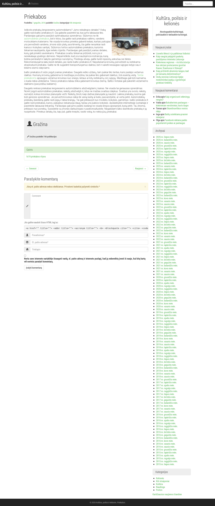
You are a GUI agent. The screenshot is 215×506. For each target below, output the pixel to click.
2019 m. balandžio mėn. (167, 335)
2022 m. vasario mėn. (166, 236)
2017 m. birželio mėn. (166, 396)
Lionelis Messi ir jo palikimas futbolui (173, 53)
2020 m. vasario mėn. (166, 306)
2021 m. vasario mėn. (166, 271)
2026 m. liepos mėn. (165, 136)
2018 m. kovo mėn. (164, 370)
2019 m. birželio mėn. (166, 329)
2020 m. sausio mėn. (165, 309)
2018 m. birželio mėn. (166, 361)
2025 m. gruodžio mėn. (166, 145)
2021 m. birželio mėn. (166, 259)
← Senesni (31, 168)
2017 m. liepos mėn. (165, 394)
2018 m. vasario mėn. (166, 373)
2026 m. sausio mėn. (165, 142)
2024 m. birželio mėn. (166, 174)
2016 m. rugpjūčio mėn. (167, 426)
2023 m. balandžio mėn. (167, 195)
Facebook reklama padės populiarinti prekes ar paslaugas (171, 121)
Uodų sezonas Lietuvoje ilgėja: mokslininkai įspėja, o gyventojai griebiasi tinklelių (171, 79)
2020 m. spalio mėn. (165, 282)
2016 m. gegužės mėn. (166, 434)
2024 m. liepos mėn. (165, 171)
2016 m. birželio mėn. (166, 432)
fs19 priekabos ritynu (36, 156)
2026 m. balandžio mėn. (167, 139)
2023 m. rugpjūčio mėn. (167, 186)
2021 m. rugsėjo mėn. (166, 250)
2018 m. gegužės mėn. (166, 364)
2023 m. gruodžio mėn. (166, 180)
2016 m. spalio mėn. (165, 420)
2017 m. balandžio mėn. (167, 402)
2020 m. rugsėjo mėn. (166, 285)
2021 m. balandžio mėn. (167, 265)
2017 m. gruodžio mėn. (166, 379)
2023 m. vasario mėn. (166, 201)
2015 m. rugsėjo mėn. (166, 458)
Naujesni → (140, 168)
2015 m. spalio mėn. (165, 455)
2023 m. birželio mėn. (166, 189)
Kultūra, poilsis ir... (13, 4)
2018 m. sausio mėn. (165, 376)
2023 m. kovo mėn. (164, 198)
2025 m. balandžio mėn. (167, 163)
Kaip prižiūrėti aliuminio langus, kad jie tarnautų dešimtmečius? (172, 72)
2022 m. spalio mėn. (165, 212)
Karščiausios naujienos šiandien (167, 494)
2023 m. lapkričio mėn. (166, 183)
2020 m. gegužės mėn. (166, 297)
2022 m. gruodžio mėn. (166, 207)
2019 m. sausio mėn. (165, 344)
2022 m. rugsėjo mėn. (166, 215)
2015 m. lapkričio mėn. (166, 452)
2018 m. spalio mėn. (165, 350)
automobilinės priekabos (36, 38)
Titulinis (34, 3)
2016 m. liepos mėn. (165, 429)
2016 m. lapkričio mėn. (166, 417)
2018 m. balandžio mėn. (167, 367)
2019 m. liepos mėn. (165, 326)
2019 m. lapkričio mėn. (166, 315)
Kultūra (159, 484)
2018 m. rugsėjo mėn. (166, 353)
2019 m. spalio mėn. (165, 318)
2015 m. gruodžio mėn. (166, 449)
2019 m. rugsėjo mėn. (166, 320)
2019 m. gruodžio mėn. (166, 312)
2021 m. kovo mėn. (164, 268)
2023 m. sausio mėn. (165, 204)
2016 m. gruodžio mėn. (166, 414)
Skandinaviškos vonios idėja (172, 110)
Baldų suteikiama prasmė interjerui (172, 116)
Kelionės (160, 478)
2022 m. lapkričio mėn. (166, 209)
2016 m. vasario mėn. (166, 443)
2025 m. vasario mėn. (166, 166)
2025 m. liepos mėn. (165, 157)
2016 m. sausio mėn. (165, 446)
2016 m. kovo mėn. (164, 440)
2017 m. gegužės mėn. (166, 399)
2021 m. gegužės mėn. (166, 262)
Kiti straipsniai (75, 22)
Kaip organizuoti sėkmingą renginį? (173, 98)
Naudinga (160, 486)
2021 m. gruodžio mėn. (166, 242)
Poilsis (159, 489)
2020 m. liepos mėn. (165, 291)
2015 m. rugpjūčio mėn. (167, 461)
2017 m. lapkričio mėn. (166, 382)
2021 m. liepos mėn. (165, 256)
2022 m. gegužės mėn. (166, 227)
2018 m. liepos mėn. (165, 358)
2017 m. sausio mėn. (165, 411)
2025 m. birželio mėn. (166, 160)
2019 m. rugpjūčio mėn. (167, 323)
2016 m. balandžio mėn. (167, 437)
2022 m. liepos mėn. (165, 221)
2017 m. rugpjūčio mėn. (167, 391)
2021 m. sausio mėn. (165, 274)
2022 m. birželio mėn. (166, 224)
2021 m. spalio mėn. (165, 247)
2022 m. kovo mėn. (164, 233)
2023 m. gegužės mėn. (166, 192)
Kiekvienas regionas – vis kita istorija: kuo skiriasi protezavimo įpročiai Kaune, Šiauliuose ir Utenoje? (173, 65)
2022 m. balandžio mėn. (167, 230)
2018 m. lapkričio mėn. (166, 347)
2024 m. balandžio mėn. (167, 177)
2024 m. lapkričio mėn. (166, 169)
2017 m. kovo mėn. (164, 405)
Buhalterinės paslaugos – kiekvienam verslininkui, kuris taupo (172, 104)
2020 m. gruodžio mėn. (166, 277)
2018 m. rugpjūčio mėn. (167, 356)
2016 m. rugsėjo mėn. (166, 423)
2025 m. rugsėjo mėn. (166, 151)
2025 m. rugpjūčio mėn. (167, 154)
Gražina (56, 22)
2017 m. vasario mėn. (166, 408)
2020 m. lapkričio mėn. (166, 280)
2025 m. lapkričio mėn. (166, 148)
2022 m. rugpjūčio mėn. (167, 218)
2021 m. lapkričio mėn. (166, 244)
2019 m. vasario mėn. (166, 341)
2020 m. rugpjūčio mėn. (167, 288)
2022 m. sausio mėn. (165, 239)
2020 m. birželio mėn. (166, 294)
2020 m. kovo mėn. (164, 303)
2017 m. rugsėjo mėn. (166, 388)
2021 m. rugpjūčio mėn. (167, 253)
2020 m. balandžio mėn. (167, 300)
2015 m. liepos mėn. (165, 464)
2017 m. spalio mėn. (165, 385)
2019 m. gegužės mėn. (166, 332)
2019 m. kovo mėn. (164, 338)
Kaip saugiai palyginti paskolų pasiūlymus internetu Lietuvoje (170, 58)
